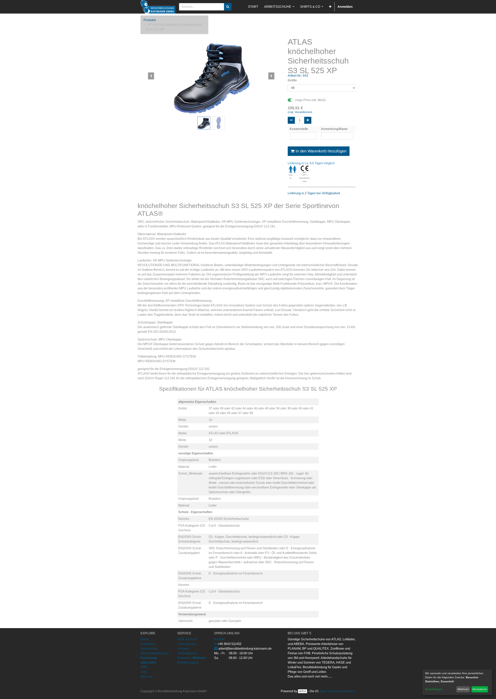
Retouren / (184, 657)
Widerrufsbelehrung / (154, 658)
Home (144, 639)
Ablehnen (463, 689)
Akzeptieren (479, 689)
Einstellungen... (434, 689)
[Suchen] (228, 6)
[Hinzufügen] (307, 120)
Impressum (148, 644)
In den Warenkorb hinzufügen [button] (320, 151)
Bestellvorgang (187, 662)
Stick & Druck (187, 639)
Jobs (143, 671)
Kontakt (219, 639)
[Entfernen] (291, 120)
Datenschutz (149, 648)
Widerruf (198, 657)
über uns (146, 676)
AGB (143, 667)
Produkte (150, 20)
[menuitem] (253, 6)
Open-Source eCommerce (337, 691)
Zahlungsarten (187, 653)
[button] (330, 6)
